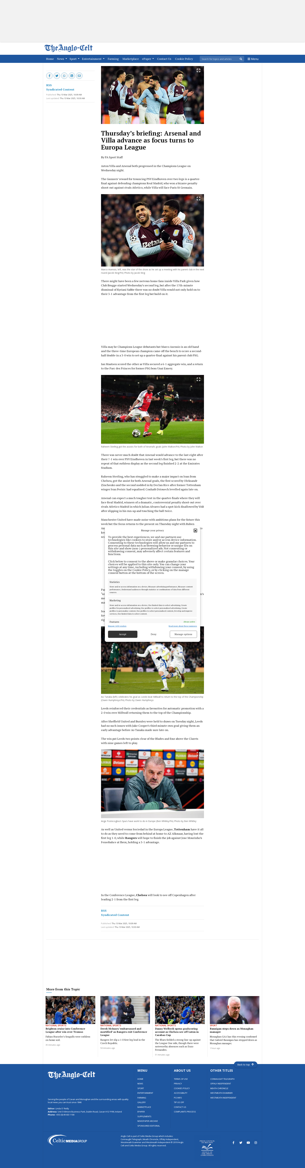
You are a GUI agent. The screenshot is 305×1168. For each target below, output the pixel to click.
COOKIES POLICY (182, 1088)
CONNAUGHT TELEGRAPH (222, 1079)
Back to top (243, 1064)
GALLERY (141, 1102)
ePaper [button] (147, 59)
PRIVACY (178, 1083)
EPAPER (141, 1111)
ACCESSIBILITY (180, 1092)
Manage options (183, 634)
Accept (122, 634)
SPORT (140, 1088)
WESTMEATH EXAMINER (221, 1092)
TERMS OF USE (181, 1079)
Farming (114, 59)
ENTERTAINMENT (145, 1092)
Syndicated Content (60, 89)
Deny (153, 634)
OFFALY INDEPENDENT (220, 1083)
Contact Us (165, 59)
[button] (195, 530)
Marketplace (131, 59)
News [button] (61, 59)
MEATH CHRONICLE (219, 1088)
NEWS (140, 1083)
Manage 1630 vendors (117, 626)
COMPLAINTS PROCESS (185, 1111)
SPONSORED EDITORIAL (148, 1125)
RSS (49, 85)
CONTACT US (180, 1107)
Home (50, 59)
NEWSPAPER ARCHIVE (147, 1121)
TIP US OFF (179, 1102)
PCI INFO (178, 1097)
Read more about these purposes (183, 626)
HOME (140, 1079)
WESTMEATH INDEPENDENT (223, 1097)
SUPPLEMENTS (144, 1116)
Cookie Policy (184, 59)
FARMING (141, 1097)
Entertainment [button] (92, 59)
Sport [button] (73, 59)
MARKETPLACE (144, 1107)
